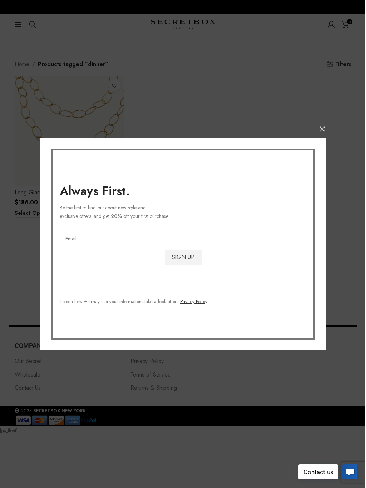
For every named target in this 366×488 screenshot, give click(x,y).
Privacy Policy (193, 301)
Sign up (183, 257)
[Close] (322, 129)
